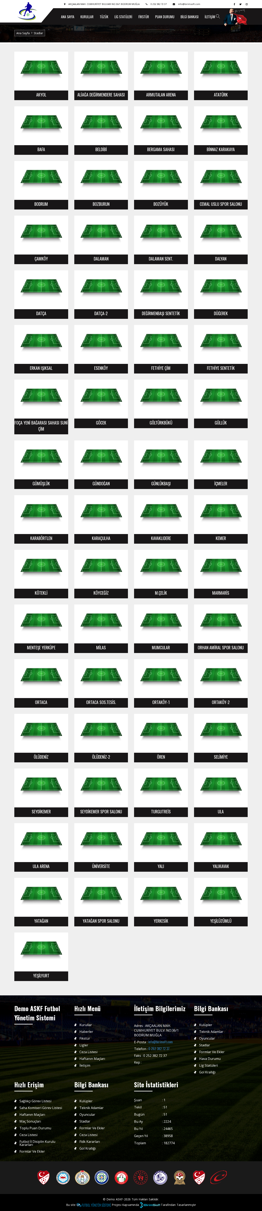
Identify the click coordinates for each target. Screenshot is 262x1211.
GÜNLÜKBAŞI (161, 483)
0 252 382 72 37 (158, 1048)
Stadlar (38, 33)
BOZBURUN (101, 204)
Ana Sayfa (23, 33)
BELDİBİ (101, 149)
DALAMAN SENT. (161, 259)
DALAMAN (101, 259)
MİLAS (101, 647)
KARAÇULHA (101, 538)
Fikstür (143, 16)
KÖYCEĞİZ (101, 593)
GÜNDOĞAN (101, 483)
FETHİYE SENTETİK (221, 368)
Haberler (86, 1031)
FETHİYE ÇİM (161, 368)
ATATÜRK (221, 95)
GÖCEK (101, 423)
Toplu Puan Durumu (35, 1128)
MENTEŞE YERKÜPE (41, 647)
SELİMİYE (221, 757)
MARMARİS (220, 593)
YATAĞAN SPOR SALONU (101, 921)
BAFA (41, 149)
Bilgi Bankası (190, 16)
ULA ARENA (41, 866)
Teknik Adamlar (211, 1031)
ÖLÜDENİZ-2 (101, 757)
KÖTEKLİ (41, 593)
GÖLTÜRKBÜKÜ (161, 423)
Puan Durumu (164, 16)
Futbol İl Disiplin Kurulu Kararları (37, 1143)
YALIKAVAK (221, 866)
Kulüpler (205, 1025)
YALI (161, 866)
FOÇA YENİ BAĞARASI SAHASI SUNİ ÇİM (41, 426)
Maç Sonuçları (30, 1121)
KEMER (221, 538)
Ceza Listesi (88, 1052)
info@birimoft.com (160, 1041)
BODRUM (41, 204)
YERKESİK (161, 921)
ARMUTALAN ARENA (161, 95)
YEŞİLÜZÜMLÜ (221, 921)
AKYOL (41, 95)
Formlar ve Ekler (212, 1052)
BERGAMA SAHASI (161, 149)
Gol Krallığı (207, 1072)
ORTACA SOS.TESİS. (101, 702)
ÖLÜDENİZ (41, 757)
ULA (221, 811)
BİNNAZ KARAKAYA (221, 149)
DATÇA (41, 313)
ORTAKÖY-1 (161, 702)
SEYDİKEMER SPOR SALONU (101, 811)
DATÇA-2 (101, 313)
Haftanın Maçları (92, 1058)
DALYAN (220, 259)
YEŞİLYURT (41, 975)
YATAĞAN (41, 921)
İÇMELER (220, 483)
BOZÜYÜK (161, 204)
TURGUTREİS (161, 811)
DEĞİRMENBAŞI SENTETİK (161, 313)
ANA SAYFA (67, 16)
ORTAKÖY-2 (221, 702)
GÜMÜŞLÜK (41, 483)
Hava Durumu (210, 1058)
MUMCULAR (161, 647)
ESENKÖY (101, 368)
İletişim (210, 16)
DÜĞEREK (221, 313)
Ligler (83, 1045)
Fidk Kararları (89, 1141)
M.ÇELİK (161, 593)
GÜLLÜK (221, 423)
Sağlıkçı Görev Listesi (35, 1101)
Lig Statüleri (123, 16)
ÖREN (161, 757)
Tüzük (104, 16)
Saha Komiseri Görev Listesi (40, 1107)
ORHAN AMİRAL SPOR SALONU (221, 647)
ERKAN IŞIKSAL (41, 368)
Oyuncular (207, 1038)
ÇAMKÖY (41, 259)
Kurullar (87, 16)
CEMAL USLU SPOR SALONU (221, 204)
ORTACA (41, 702)
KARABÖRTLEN (41, 538)
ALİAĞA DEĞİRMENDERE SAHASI (101, 95)
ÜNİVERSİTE (101, 866)
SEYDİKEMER (41, 811)
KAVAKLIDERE (161, 538)
